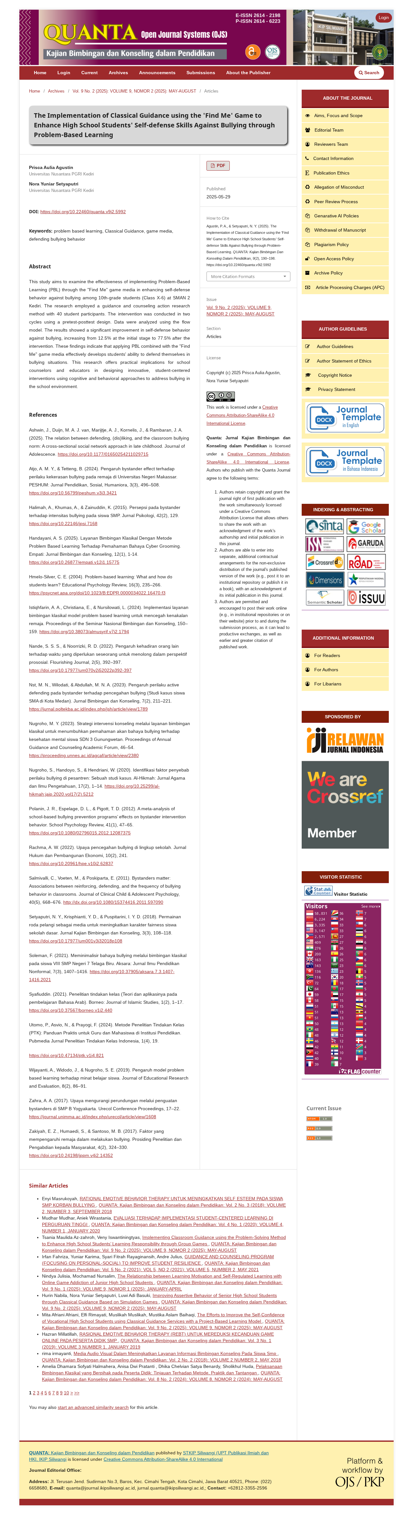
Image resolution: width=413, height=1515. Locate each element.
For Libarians (327, 683)
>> (76, 1392)
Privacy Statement (336, 389)
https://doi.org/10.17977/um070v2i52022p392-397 (80, 670)
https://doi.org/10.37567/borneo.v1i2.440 (70, 1010)
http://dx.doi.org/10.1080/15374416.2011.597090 (113, 902)
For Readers (327, 655)
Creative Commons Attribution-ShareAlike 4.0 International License (242, 415)
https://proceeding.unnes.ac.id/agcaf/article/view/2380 (84, 755)
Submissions (200, 72)
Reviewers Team (331, 144)
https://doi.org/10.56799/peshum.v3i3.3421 (73, 492)
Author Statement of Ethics (344, 361)
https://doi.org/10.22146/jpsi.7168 (63, 523)
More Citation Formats (233, 276)
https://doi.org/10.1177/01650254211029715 (103, 454)
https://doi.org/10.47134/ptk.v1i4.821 (66, 1055)
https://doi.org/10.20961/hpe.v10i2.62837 (71, 863)
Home (40, 72)
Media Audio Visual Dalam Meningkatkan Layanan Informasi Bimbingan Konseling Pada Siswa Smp (175, 1353)
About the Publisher (248, 72)
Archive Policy (328, 272)
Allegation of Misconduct (339, 187)
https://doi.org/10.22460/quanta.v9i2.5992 (83, 211)
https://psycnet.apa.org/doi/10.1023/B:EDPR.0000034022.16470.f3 (97, 592)
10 (66, 1392)
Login (63, 72)
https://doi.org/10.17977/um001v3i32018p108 (75, 940)
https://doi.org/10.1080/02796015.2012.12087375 (80, 832)
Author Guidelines (335, 346)
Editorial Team (329, 130)
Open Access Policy (334, 258)
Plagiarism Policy (331, 244)
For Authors (326, 669)
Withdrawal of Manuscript (340, 230)
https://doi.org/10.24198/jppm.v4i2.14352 (71, 1155)
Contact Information (333, 158)
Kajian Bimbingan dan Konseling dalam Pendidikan (92, 1452)
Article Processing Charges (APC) (350, 287)
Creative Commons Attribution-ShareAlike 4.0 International (163, 1459)
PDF (220, 165)
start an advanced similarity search (93, 1407)
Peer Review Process (336, 201)
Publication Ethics (331, 172)
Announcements (157, 72)
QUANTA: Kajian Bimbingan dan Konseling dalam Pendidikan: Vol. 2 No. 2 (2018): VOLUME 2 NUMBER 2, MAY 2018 (161, 1359)
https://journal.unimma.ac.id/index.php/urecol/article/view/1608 (92, 1116)
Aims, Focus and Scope (338, 115)
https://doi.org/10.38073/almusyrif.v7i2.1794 (84, 631)
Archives (118, 72)
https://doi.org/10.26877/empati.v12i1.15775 (74, 562)
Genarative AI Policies (336, 215)
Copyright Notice (335, 375)
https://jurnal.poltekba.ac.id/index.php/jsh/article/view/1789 (88, 709)
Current (89, 72)
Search (371, 72)
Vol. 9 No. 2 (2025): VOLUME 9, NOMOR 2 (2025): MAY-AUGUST (134, 91)
